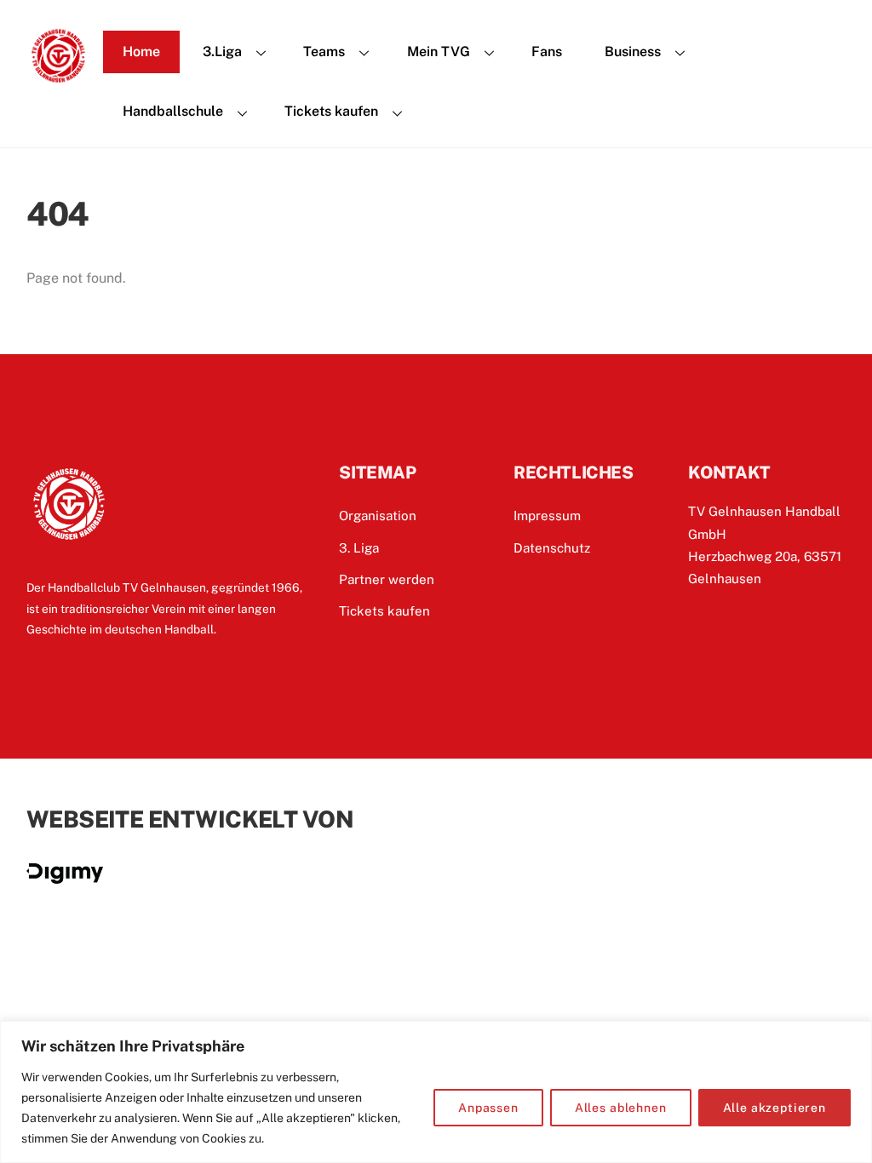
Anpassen (488, 1107)
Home (141, 51)
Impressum (547, 515)
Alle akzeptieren (774, 1107)
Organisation (377, 515)
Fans (546, 51)
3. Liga (359, 548)
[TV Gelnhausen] (58, 80)
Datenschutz (551, 548)
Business (633, 51)
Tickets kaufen (331, 111)
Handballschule (173, 111)
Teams (324, 51)
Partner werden (386, 579)
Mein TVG (438, 51)
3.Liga (222, 51)
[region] (436, 1092)
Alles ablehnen (621, 1107)
